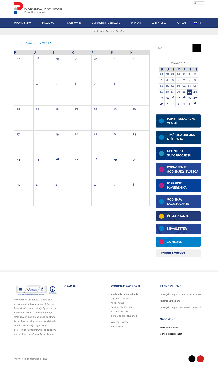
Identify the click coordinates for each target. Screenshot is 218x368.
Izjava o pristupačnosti (171, 334)
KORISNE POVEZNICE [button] (173, 253)
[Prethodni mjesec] (16, 43)
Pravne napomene (169, 327)
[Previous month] (161, 63)
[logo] (38, 2)
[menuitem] (199, 23)
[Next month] (195, 63)
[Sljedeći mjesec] (20, 43)
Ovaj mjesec (31, 43)
